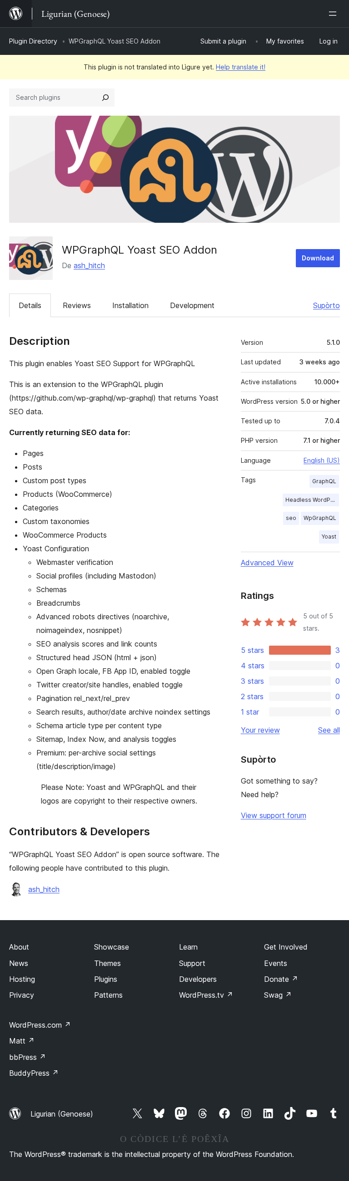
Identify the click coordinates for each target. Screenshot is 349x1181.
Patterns (108, 995)
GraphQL (324, 481)
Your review (260, 730)
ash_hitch (89, 265)
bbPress (27, 1057)
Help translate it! (240, 67)
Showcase (111, 946)
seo (291, 518)
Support (192, 963)
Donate (281, 979)
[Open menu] (334, 13)
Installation (130, 305)
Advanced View (267, 562)
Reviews (77, 305)
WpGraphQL (320, 518)
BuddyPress (34, 1073)
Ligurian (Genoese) (61, 1113)
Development (192, 305)
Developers (198, 979)
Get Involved (286, 946)
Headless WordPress (312, 499)
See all (329, 730)
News (18, 963)
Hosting (22, 979)
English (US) (322, 460)
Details (30, 305)
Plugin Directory (33, 41)
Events (275, 963)
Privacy (21, 995)
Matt (22, 1040)
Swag (278, 995)
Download (318, 258)
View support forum (273, 815)
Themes (107, 963)
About (19, 946)
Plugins (105, 979)
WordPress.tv (206, 995)
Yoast (329, 536)
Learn (188, 946)
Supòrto (326, 305)
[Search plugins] (105, 97)
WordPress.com (40, 1024)
